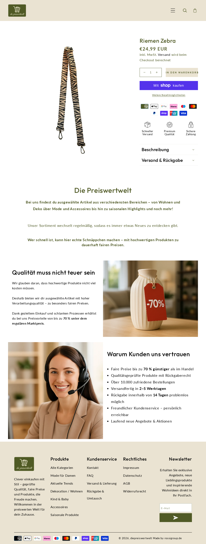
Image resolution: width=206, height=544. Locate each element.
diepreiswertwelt (141, 538)
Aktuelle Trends (61, 483)
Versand (164, 54)
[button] (173, 10)
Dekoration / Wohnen (66, 491)
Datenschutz (132, 475)
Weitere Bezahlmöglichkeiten (168, 95)
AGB (126, 483)
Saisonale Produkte (64, 515)
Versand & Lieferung (102, 483)
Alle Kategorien (61, 467)
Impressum (131, 467)
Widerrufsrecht (134, 491)
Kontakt (93, 467)
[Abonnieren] (176, 517)
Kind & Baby (59, 499)
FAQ (90, 475)
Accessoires (59, 507)
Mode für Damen (62, 475)
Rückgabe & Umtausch (95, 494)
